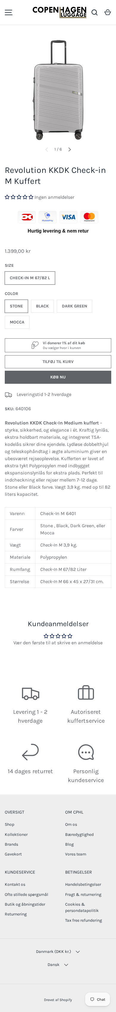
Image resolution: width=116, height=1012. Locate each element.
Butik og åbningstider (25, 904)
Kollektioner (16, 834)
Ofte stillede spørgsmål (26, 894)
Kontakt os (15, 884)
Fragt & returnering (83, 894)
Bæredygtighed (79, 834)
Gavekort (13, 854)
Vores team (75, 854)
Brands (11, 844)
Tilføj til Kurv (58, 361)
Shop (9, 824)
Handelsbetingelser (83, 884)
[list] (58, 88)
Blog (69, 844)
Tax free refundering (83, 920)
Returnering (16, 914)
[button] (107, 12)
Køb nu (58, 377)
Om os (71, 824)
